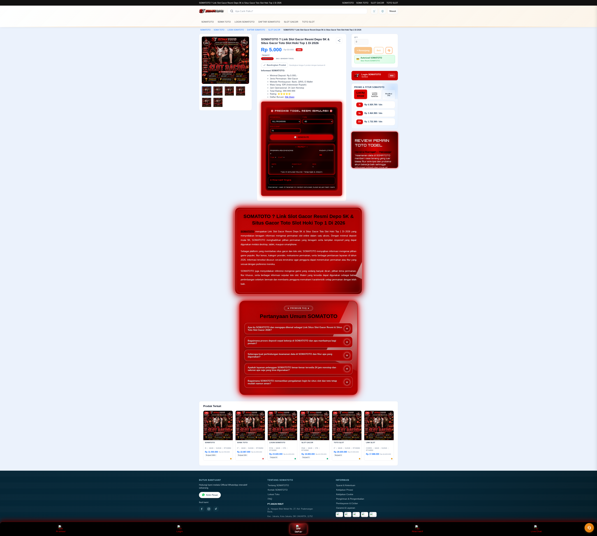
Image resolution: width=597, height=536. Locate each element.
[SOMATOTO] (211, 11)
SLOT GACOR (377, 3)
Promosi (60, 531)
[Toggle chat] (589, 527)
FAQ (270, 499)
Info (391, 76)
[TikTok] (216, 509)
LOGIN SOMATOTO (245, 22)
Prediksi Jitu (388, 94)
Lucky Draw (360, 94)
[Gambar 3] (229, 91)
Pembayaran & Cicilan (347, 503)
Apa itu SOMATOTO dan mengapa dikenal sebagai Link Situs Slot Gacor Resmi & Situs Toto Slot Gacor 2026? (295, 328)
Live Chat (536, 531)
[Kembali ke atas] (590, 520)
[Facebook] (201, 509)
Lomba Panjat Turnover (374, 94)
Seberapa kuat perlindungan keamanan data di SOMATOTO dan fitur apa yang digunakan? (290, 355)
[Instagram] (208, 509)
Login (179, 531)
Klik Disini (289, 97)
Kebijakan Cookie (344, 494)
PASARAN (275, 117)
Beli (379, 50)
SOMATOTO (348, 3)
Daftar (298, 532)
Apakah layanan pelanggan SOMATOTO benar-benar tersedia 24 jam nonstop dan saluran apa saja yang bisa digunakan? (292, 368)
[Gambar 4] (240, 91)
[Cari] (231, 11)
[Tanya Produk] (389, 50)
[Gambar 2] (218, 91)
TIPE (304, 117)
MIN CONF (275, 126)
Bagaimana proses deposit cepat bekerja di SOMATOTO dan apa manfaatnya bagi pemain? (292, 342)
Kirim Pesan (212, 495)
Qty (356, 37)
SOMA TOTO (362, 3)
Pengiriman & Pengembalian (350, 499)
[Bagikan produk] (339, 40)
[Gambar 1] (207, 91)
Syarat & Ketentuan (345, 485)
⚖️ (382, 11)
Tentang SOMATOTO (278, 485)
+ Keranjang (363, 50)
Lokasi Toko (274, 494)
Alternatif (417, 531)
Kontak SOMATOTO (278, 490)
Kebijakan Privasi (344, 490)
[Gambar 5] (207, 102)
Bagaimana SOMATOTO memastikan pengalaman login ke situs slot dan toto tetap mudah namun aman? (292, 382)
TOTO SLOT (392, 3)
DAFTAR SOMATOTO (269, 22)
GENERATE (301, 137)
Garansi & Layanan (345, 508)
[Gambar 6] (218, 102)
